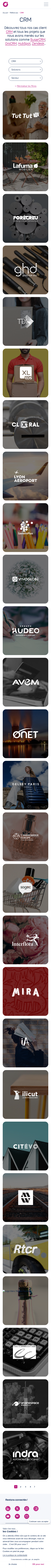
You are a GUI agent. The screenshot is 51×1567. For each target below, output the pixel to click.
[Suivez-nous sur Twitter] (17, 1508)
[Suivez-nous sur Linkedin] (8, 1508)
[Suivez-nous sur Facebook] (36, 1508)
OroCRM (11, 44)
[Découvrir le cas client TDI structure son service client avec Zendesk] (25, 321)
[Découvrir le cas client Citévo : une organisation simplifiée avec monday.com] (25, 1146)
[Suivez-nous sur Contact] (26, 1516)
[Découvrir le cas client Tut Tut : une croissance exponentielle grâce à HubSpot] (25, 115)
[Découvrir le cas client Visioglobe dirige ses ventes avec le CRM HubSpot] (25, 579)
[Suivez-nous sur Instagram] (26, 1508)
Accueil (5, 13)
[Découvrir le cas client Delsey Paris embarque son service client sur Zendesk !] (25, 785)
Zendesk (38, 44)
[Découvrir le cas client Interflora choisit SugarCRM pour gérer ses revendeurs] (25, 939)
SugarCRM (37, 40)
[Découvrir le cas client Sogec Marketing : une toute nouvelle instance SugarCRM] (25, 888)
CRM (22, 13)
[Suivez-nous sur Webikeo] (17, 1516)
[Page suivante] (35, 1486)
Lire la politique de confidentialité (15, 1555)
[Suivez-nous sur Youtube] (8, 1516)
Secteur (15, 78)
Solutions (15, 69)
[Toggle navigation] (46, 4)
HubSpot (24, 44)
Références (14, 13)
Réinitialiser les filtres (26, 86)
